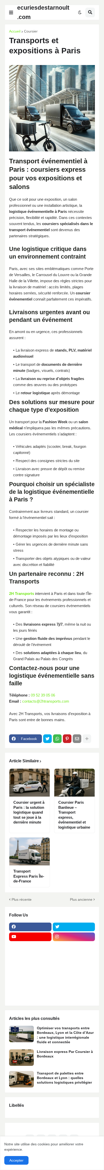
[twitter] (74, 927)
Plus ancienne (81, 899)
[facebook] (30, 927)
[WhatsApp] (57, 738)
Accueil (14, 31)
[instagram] (74, 936)
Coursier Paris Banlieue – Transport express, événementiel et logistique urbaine (74, 814)
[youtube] (30, 936)
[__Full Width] (30, 946)
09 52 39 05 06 (43, 695)
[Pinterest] (67, 738)
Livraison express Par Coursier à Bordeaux (65, 1054)
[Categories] (30, 986)
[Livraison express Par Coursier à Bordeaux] (21, 1057)
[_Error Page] (74, 966)
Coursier (31, 31)
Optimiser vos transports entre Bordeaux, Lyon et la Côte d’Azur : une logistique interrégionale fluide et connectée (65, 1035)
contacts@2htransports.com (45, 701)
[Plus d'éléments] (87, 738)
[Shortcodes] (30, 996)
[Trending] (74, 976)
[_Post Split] (74, 956)
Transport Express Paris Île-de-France (28, 876)
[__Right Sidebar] (74, 946)
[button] (11, 12)
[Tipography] (74, 986)
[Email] (77, 738)
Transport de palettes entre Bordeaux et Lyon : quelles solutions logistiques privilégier (64, 1077)
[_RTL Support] (30, 976)
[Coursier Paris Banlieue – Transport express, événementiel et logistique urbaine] (74, 783)
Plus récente (22, 899)
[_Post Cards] (30, 956)
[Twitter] (47, 738)
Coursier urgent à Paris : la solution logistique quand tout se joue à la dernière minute (28, 812)
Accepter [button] (16, 1160)
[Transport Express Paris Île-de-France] (29, 851)
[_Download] (30, 966)
